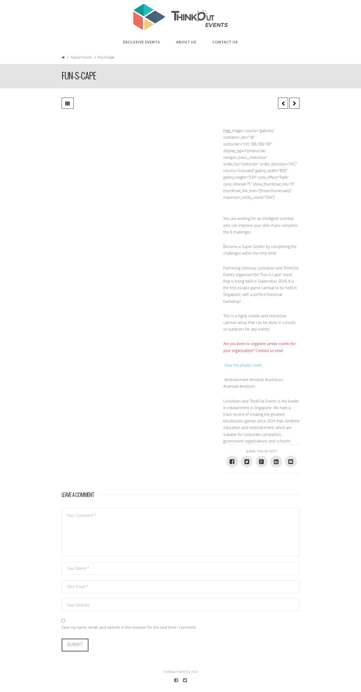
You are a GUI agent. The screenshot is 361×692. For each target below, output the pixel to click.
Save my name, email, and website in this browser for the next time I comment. (129, 627)
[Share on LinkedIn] (276, 462)
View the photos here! (243, 365)
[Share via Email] (291, 462)
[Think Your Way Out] (180, 17)
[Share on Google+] (261, 462)
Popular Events (81, 57)
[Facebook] (176, 680)
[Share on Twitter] (247, 462)
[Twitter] (185, 680)
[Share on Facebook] (232, 462)
